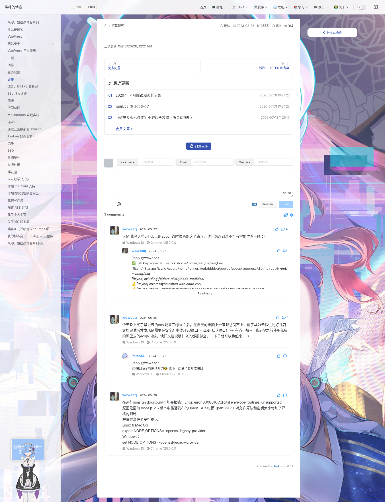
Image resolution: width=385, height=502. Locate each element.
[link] (105, 26)
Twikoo (278, 466)
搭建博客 (118, 25)
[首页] (105, 26)
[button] (31, 43)
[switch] (361, 7)
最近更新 (121, 83)
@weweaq (149, 258)
